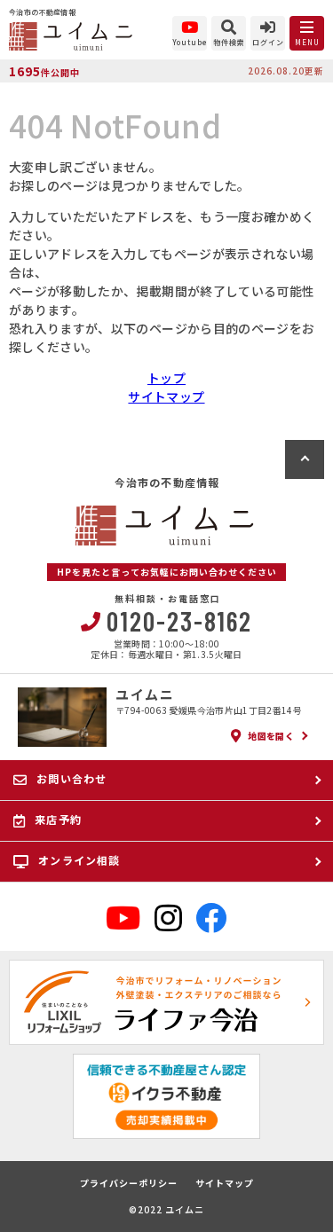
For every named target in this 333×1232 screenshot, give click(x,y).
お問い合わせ (71, 778)
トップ (166, 378)
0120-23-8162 (179, 621)
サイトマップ (166, 396)
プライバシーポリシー (129, 1183)
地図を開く (271, 735)
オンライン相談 (79, 859)
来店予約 (58, 819)
